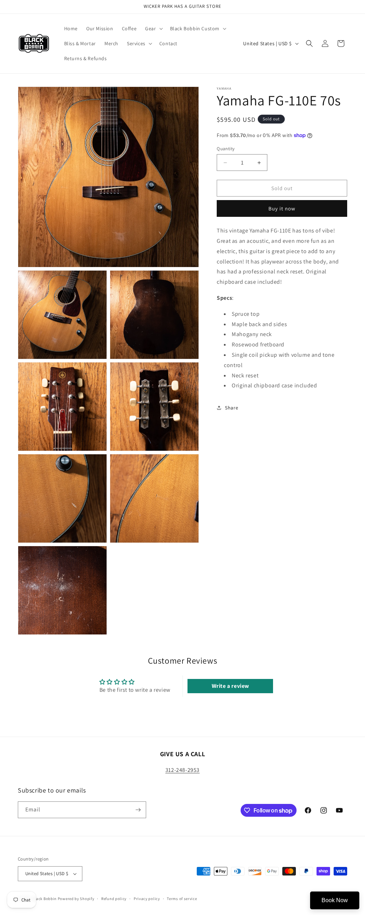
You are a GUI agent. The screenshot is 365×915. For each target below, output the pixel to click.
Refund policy (114, 898)
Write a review (230, 686)
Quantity (226, 149)
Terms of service (182, 898)
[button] (153, 28)
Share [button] (231, 407)
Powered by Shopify (76, 898)
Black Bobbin (44, 898)
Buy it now (281, 208)
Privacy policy (147, 898)
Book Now (335, 900)
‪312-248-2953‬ (182, 770)
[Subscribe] (138, 809)
